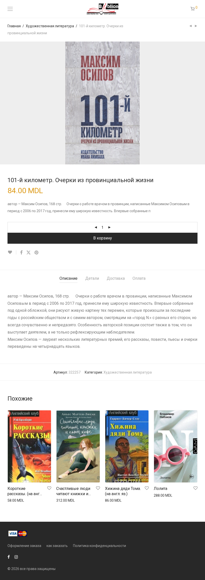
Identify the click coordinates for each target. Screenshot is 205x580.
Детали (92, 278)
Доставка (116, 278)
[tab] (68, 278)
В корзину (102, 238)
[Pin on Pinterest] (36, 252)
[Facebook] (9, 557)
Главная (14, 26)
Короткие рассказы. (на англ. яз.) (25, 491)
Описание (69, 278)
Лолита (160, 488)
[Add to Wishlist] (12, 252)
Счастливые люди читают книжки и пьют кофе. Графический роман (73, 491)
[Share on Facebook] (21, 252)
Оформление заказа (24, 546)
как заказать (57, 546)
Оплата (139, 278)
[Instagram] (16, 557)
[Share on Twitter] (28, 252)
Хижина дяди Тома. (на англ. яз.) (123, 491)
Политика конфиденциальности (99, 546)
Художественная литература (50, 26)
